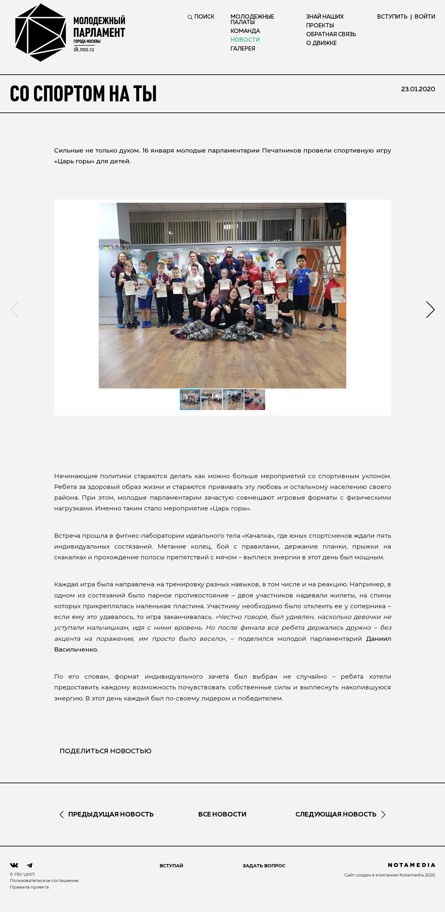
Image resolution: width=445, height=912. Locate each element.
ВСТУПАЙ (171, 866)
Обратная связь (331, 34)
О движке (321, 43)
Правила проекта (29, 887)
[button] (222, 296)
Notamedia (411, 874)
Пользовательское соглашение (44, 880)
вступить (392, 17)
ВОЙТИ (425, 17)
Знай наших (325, 17)
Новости (245, 40)
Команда (245, 31)
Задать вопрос (264, 866)
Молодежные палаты (252, 19)
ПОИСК (204, 17)
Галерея (243, 49)
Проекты (320, 26)
